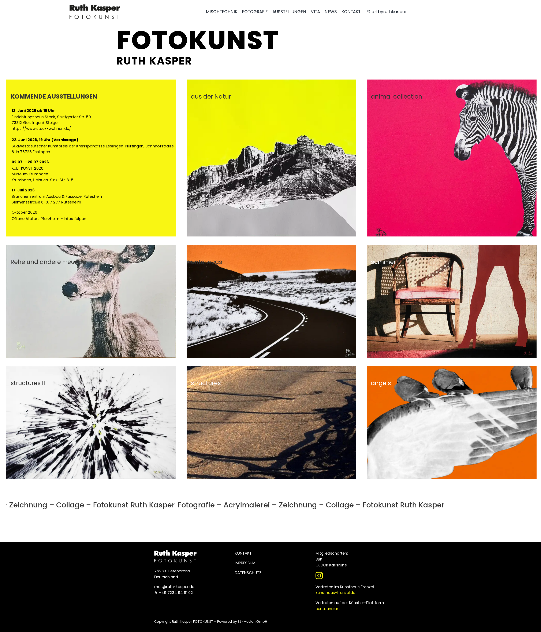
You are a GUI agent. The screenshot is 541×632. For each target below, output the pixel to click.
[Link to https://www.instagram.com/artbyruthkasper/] (350, 575)
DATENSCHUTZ (248, 572)
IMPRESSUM (245, 563)
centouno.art (328, 608)
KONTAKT (243, 553)
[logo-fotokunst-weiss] (95, 6)
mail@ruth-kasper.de (174, 586)
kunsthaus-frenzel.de (335, 592)
